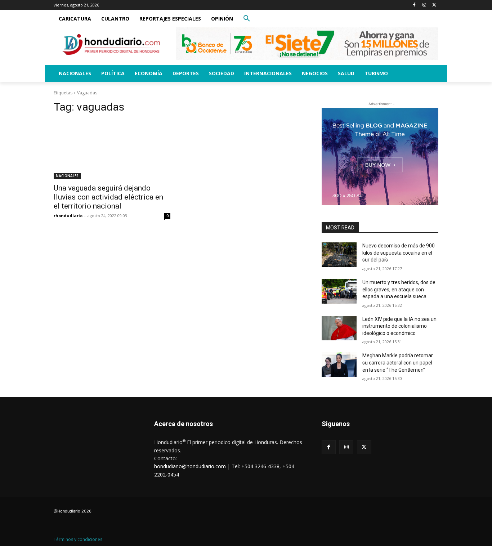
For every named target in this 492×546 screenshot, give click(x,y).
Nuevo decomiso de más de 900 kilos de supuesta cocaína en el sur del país (398, 253)
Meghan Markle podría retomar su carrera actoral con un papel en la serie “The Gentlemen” (397, 362)
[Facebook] (414, 5)
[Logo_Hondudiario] (111, 44)
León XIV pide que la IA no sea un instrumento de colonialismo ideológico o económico (399, 326)
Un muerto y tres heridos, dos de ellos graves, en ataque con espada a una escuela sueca (398, 289)
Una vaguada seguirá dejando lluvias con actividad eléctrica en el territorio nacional (108, 197)
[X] (434, 5)
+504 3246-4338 (260, 466)
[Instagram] (424, 5)
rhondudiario (68, 215)
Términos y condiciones (78, 539)
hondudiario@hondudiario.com (190, 466)
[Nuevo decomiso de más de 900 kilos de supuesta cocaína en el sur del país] (339, 254)
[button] (246, 18)
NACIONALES (67, 175)
